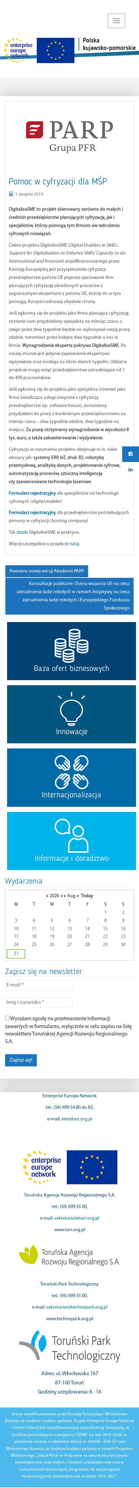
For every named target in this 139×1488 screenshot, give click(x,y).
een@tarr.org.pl (76, 1119)
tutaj (73, 544)
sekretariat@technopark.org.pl (76, 1307)
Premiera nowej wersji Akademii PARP (46, 571)
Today (87, 896)
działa (22, 532)
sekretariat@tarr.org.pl (76, 1218)
